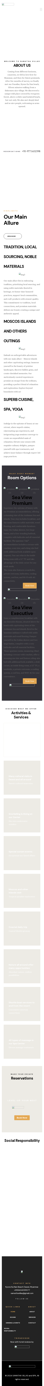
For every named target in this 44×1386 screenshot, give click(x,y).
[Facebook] (13, 1302)
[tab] (22, 257)
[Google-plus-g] (25, 1302)
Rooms (13, 1317)
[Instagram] (31, 1302)
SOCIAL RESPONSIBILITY (10, 1329)
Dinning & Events (13, 1323)
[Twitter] (19, 1302)
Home (13, 1312)
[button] (22, 129)
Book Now (22, 1117)
